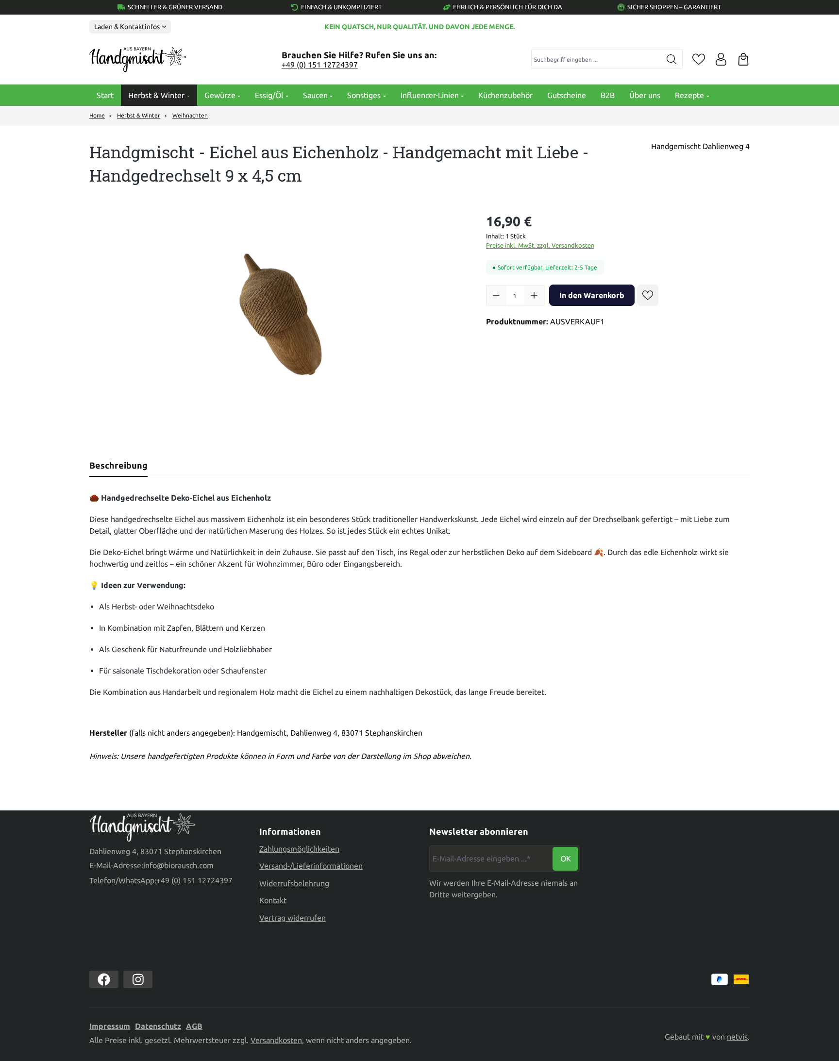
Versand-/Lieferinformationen (311, 865)
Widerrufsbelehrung (294, 883)
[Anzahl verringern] (496, 295)
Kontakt (272, 900)
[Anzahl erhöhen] (534, 295)
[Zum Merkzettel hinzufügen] (647, 295)
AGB (194, 1026)
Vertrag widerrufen (292, 917)
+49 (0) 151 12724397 (320, 64)
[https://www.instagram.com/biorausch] (137, 979)
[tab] (118, 465)
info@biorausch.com (178, 865)
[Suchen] (672, 59)
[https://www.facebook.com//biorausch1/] (103, 979)
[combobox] (596, 59)
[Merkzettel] (698, 59)
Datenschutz (158, 1026)
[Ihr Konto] (721, 59)
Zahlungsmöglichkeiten (299, 848)
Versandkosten (276, 1040)
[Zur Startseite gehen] (137, 60)
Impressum (109, 1026)
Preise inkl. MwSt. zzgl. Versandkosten (540, 245)
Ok (565, 858)
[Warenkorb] (743, 59)
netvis (737, 1036)
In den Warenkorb (591, 295)
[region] (278, 315)
